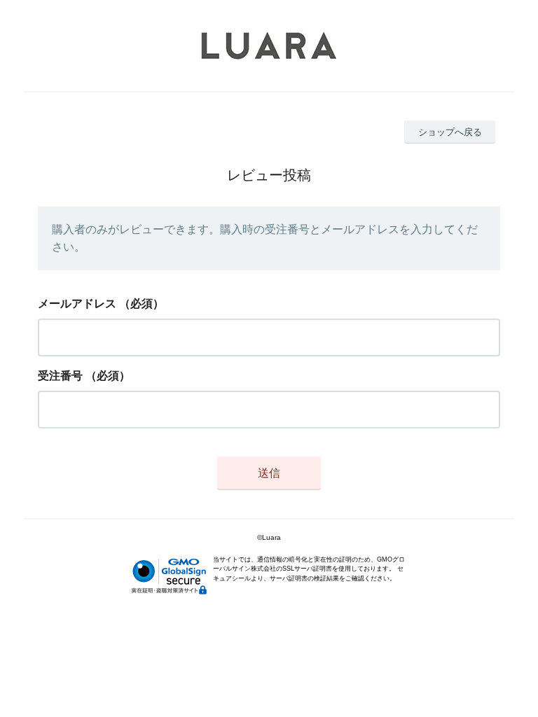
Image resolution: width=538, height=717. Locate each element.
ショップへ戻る (450, 132)
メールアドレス (77, 303)
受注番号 (60, 376)
